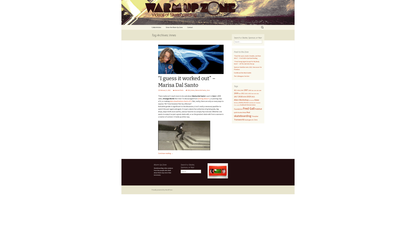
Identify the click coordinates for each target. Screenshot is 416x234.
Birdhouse (236, 102)
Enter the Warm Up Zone (174, 27)
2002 (255, 90)
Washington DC (249, 120)
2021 (253, 97)
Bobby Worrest (243, 103)
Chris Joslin (237, 105)
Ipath (235, 112)
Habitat (258, 108)
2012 (246, 93)
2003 (258, 90)
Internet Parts (179, 90)
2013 (249, 93)
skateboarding (242, 116)
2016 (258, 93)
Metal (244, 112)
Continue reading (165, 153)
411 (235, 90)
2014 (253, 93)
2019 (244, 97)
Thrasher (255, 116)
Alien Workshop (241, 99)
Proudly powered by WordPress (162, 190)
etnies (254, 105)
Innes (193, 90)
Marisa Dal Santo (200, 90)
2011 (243, 93)
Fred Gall (249, 108)
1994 (238, 90)
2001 (253, 90)
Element (249, 105)
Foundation (238, 109)
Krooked (240, 112)
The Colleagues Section (241, 76)
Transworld (239, 119)
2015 (255, 93)
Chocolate (258, 102)
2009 (236, 93)
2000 (249, 90)
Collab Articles (156, 27)
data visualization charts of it (181, 101)
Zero (208, 90)
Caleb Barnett (252, 102)
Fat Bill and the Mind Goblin (242, 73)
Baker (256, 100)
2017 (236, 96)
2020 (249, 96)
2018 (240, 96)
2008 (260, 90)
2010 (188, 90)
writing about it (204, 99)
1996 (241, 90)
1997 (246, 90)
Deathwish (243, 105)
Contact (190, 27)
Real (248, 112)
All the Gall (251, 100)
